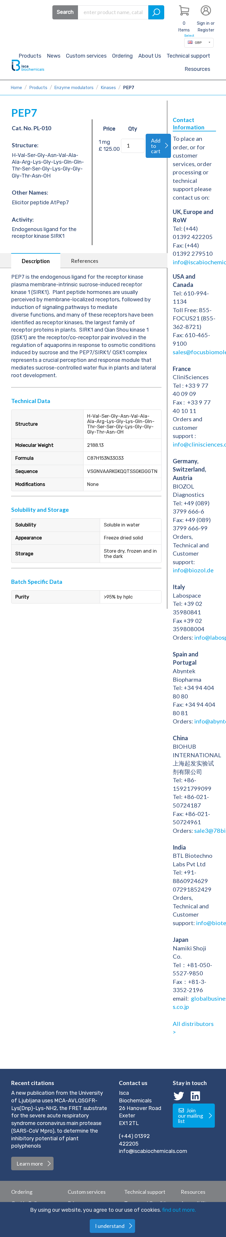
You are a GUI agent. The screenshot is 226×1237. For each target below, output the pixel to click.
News (53, 56)
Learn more (29, 1163)
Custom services (86, 56)
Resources (197, 69)
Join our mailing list (190, 1115)
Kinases (108, 88)
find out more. (179, 1210)
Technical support (188, 56)
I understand (109, 1226)
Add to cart (155, 145)
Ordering (122, 56)
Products (38, 88)
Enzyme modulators (74, 88)
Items (184, 27)
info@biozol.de (193, 570)
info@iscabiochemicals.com (153, 1151)
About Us (149, 56)
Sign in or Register (206, 27)
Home (16, 88)
